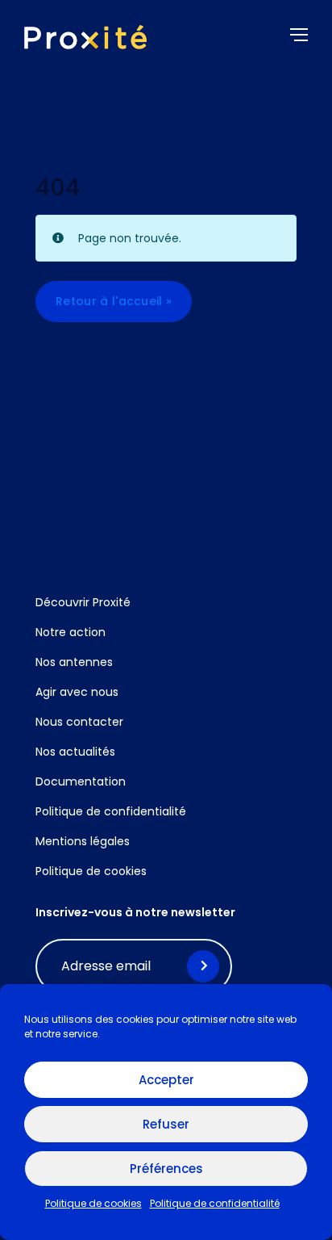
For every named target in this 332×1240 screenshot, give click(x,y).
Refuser (166, 1124)
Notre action (70, 632)
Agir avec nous (76, 692)
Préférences (166, 1168)
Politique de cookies (93, 1203)
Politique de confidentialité (215, 1203)
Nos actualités (75, 752)
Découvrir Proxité (83, 602)
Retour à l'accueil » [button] (114, 301)
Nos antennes (74, 662)
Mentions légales (82, 841)
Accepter (166, 1079)
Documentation (80, 781)
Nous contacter (79, 722)
